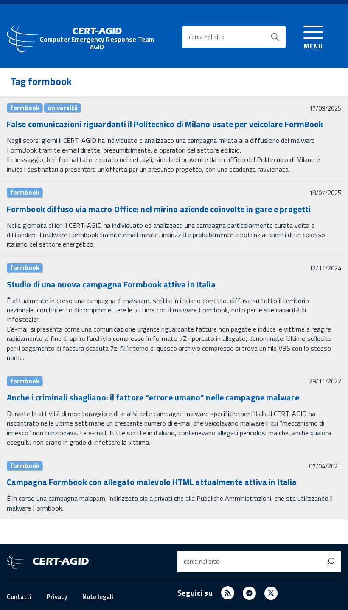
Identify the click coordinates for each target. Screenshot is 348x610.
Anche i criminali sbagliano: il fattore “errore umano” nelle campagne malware (153, 397)
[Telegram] (249, 593)
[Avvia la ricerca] (275, 37)
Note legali (97, 596)
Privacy (57, 596)
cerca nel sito (207, 36)
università (63, 108)
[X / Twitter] (271, 593)
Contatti (19, 596)
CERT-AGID (97, 39)
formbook (24, 108)
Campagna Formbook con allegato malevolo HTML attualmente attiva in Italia (152, 481)
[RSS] (227, 593)
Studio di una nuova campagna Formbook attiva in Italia (111, 284)
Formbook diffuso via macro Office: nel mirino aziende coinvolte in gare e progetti (159, 209)
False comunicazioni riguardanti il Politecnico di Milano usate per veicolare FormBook (165, 124)
